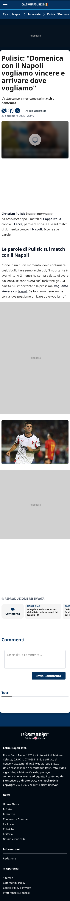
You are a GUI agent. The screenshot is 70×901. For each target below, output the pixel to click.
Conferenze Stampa (15, 819)
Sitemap (8, 878)
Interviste (34, 14)
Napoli (22, 291)
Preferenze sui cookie (16, 892)
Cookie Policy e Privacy (17, 887)
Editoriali (8, 834)
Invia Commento (48, 676)
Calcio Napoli (12, 14)
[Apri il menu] (5, 4)
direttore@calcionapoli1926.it (39, 780)
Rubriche (8, 829)
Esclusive (8, 824)
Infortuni (8, 809)
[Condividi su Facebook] (10, 110)
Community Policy (14, 882)
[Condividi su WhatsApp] (4, 110)
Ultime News (11, 804)
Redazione (9, 858)
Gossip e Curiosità (14, 839)
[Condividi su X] (17, 110)
